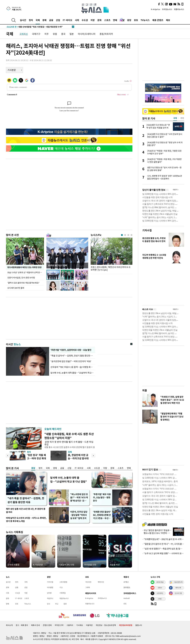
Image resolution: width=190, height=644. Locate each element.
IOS (125, 603)
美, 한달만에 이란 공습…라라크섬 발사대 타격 (78, 458)
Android (126, 598)
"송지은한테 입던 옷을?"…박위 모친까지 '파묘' (70, 361)
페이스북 (178, 587)
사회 (77, 20)
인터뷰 (49, 593)
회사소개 (9, 625)
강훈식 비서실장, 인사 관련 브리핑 (21, 277)
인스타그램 (178, 593)
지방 (93, 20)
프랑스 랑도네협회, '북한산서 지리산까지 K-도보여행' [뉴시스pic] (111, 268)
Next (93, 455)
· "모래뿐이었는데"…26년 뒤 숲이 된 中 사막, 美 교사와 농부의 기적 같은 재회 (163, 539)
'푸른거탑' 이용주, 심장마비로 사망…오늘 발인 (70, 349)
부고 (56, 604)
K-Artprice (155, 9)
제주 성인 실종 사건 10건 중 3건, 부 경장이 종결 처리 (25, 510)
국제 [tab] (175, 118)
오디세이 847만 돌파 (15, 287)
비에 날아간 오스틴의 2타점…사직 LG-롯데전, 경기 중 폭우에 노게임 (26, 519)
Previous (7, 455)
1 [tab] (122, 235)
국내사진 (88, 582)
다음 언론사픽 (178, 582)
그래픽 (87, 587)
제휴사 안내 (35, 625)
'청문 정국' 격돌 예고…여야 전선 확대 (36, 456)
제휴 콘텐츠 (157, 20)
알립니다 (138, 625)
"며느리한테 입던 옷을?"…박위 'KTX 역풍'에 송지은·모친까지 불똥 (79, 497)
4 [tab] (131, 235)
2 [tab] (125, 235)
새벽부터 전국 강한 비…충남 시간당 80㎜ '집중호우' (33, 26)
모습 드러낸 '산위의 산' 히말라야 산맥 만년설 (25, 272)
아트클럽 (50, 587)
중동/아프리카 (106, 33)
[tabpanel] (111, 255)
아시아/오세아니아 (86, 33)
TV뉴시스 (145, 20)
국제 (38, 20)
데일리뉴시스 (64, 598)
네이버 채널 (159, 582)
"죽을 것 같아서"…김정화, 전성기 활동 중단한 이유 (72, 355)
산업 (58, 20)
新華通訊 (127, 587)
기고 (61, 587)
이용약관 (89, 625)
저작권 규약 (59, 625)
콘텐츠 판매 (47, 625)
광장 (129, 20)
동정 (65, 604)
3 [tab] (128, 235)
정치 (31, 20)
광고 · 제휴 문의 (22, 625)
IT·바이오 (67, 20)
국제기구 (36, 33)
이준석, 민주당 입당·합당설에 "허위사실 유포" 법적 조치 (78, 515)
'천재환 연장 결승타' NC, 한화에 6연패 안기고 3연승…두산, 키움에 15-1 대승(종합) (102, 515)
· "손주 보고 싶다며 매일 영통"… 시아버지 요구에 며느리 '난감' (163, 553)
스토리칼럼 (63, 582)
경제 (44, 20)
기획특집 (63, 593)
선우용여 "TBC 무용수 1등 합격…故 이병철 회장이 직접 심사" (72, 367)
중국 (63, 33)
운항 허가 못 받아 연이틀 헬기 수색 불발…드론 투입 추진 (68, 443)
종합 (33, 468)
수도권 (85, 20)
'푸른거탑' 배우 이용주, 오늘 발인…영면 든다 (102, 497)
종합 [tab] (182, 118)
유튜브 (160, 587)
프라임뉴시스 (167, 9)
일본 (72, 33)
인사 (48, 604)
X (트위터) (160, 593)
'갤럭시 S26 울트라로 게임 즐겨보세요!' (23, 282)
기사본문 (12, 70)
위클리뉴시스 (179, 9)
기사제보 (79, 625)
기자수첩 (147, 230)
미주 (47, 33)
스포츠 (107, 20)
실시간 (23, 20)
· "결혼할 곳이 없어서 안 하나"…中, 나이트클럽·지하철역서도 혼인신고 (163, 544)
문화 (99, 20)
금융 (51, 20)
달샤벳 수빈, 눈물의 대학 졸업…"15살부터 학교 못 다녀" (72, 372)
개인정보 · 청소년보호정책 (106, 625)
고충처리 (69, 625)
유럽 (55, 33)
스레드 (160, 599)
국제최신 (23, 33)
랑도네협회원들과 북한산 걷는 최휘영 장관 (24, 267)
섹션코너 (50, 598)
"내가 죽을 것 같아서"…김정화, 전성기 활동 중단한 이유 (26, 500)
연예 (115, 20)
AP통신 (126, 582)
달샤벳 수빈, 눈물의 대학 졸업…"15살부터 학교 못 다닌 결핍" (68, 479)
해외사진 (101, 582)
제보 (168, 20)
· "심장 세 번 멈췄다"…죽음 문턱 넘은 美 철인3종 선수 (163, 548)
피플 (144, 390)
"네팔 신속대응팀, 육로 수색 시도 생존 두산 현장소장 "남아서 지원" (69, 436)
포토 (136, 20)
